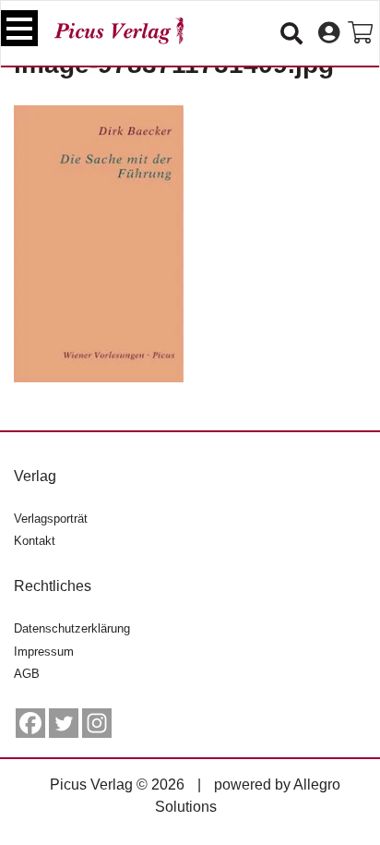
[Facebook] (30, 723)
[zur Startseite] (119, 31)
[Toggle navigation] (19, 28)
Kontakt (34, 541)
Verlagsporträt (51, 518)
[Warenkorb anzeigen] (360, 33)
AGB (27, 674)
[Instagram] (97, 723)
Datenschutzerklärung (72, 628)
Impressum (44, 651)
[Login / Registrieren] (329, 33)
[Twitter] (63, 723)
